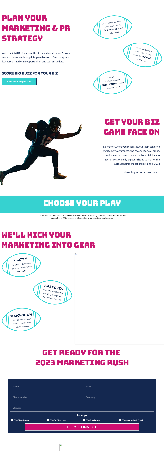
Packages (82, 415)
